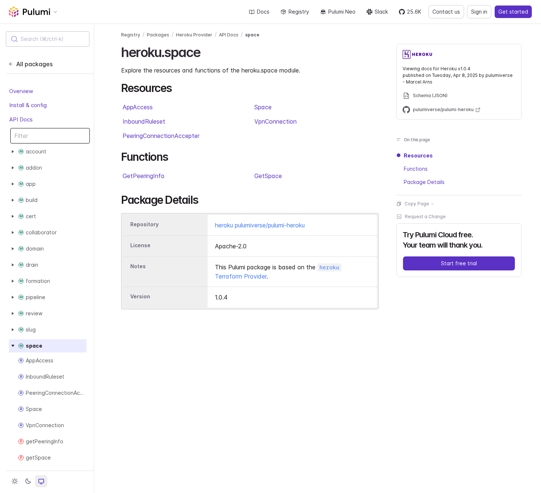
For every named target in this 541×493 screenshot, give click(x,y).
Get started (513, 11)
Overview (21, 91)
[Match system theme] (41, 481)
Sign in (479, 11)
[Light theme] (15, 481)
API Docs (21, 119)
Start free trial (459, 263)
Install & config (28, 105)
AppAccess (138, 107)
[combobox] (47, 39)
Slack (381, 11)
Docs (263, 11)
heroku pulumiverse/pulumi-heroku (260, 225)
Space (263, 107)
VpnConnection (275, 121)
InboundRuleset (144, 121)
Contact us (446, 11)
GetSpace (268, 176)
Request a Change (425, 216)
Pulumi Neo (342, 11)
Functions (416, 169)
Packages (158, 35)
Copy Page (416, 203)
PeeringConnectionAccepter (161, 135)
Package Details (424, 182)
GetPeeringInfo (144, 176)
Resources (418, 155)
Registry (299, 11)
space (252, 35)
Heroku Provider (194, 35)
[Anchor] (206, 51)
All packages (34, 64)
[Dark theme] (28, 481)
